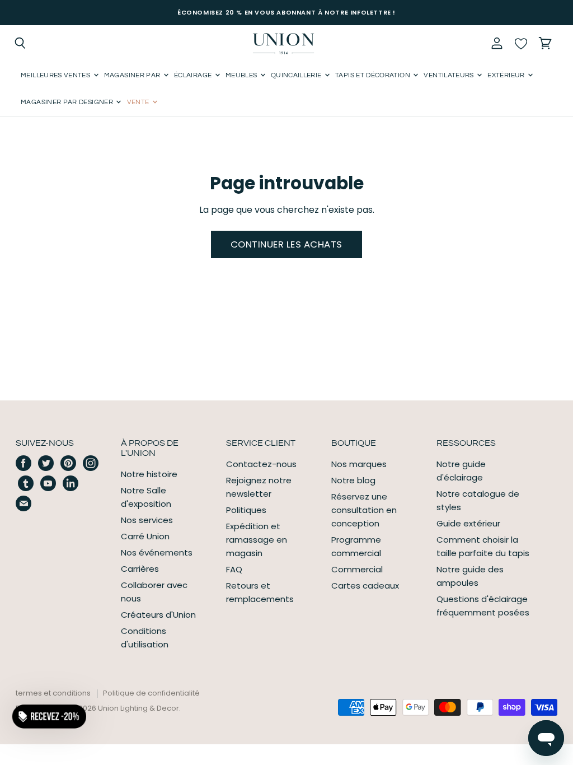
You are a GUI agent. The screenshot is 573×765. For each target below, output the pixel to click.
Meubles (242, 75)
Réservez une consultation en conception (364, 510)
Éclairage (194, 75)
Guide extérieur (468, 523)
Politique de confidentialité (151, 693)
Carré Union (145, 536)
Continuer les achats (286, 244)
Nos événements (156, 552)
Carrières (140, 569)
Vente (139, 102)
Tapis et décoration (373, 75)
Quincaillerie (297, 75)
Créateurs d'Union (158, 615)
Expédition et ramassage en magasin (256, 539)
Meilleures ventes (56, 75)
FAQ (234, 569)
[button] (48, 716)
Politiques (246, 510)
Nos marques (359, 464)
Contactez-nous (261, 464)
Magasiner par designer (68, 102)
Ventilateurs (450, 75)
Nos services (147, 520)
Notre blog (353, 480)
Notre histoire (149, 474)
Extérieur (507, 75)
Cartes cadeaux (365, 585)
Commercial (357, 569)
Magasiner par (133, 75)
